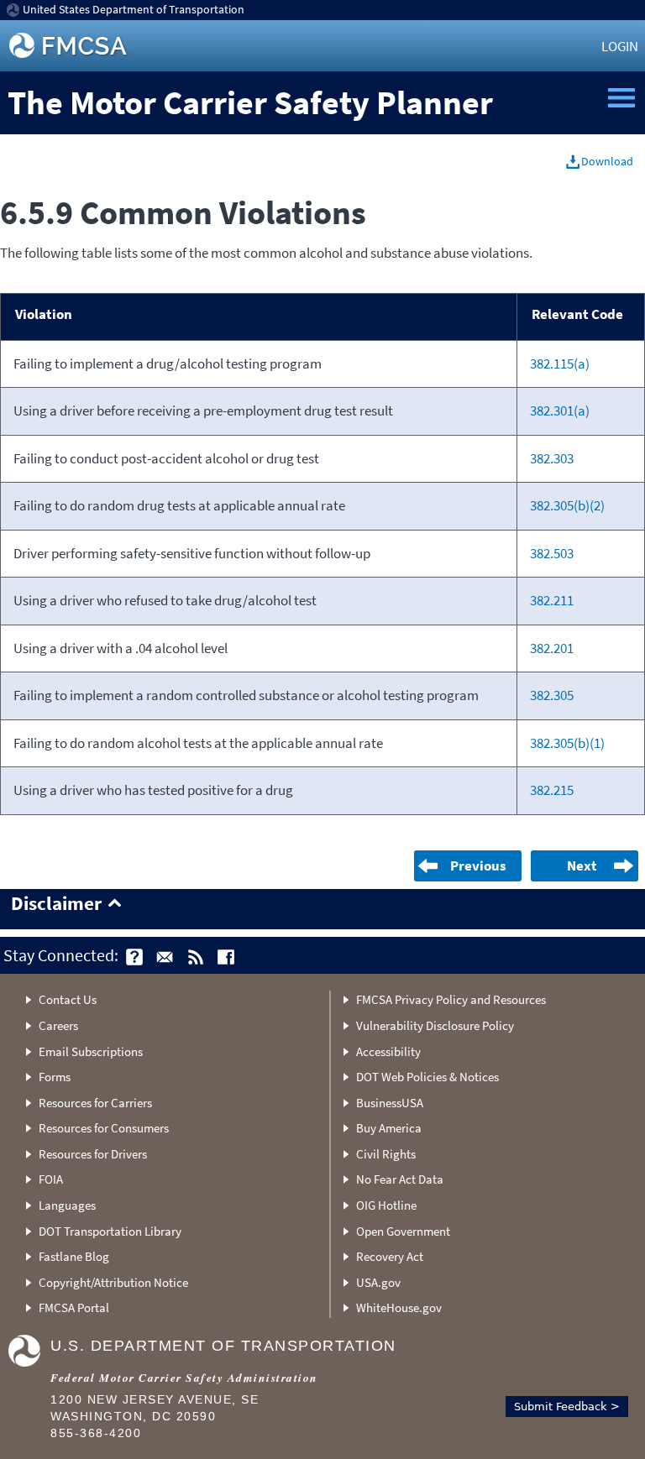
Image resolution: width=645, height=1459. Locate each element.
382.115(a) (560, 363)
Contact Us (68, 999)
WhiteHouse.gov (399, 1307)
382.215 (552, 790)
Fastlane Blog (74, 1256)
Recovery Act (389, 1256)
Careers (58, 1025)
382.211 (552, 600)
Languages (67, 1205)
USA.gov (378, 1282)
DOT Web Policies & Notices (427, 1077)
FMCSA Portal (74, 1307)
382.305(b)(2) (567, 505)
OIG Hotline (386, 1205)
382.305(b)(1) (567, 743)
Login (619, 46)
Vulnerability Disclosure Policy (435, 1025)
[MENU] (621, 98)
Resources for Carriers (95, 1103)
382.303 (552, 458)
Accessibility (388, 1051)
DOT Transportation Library (110, 1231)
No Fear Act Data (399, 1179)
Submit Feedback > (567, 1406)
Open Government (403, 1231)
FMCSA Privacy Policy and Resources (451, 999)
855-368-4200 (95, 1433)
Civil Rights (386, 1154)
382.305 (552, 695)
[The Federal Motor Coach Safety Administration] (70, 45)
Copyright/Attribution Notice (113, 1282)
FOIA (51, 1179)
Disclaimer (56, 904)
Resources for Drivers (93, 1154)
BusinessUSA (389, 1103)
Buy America (389, 1128)
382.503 (552, 553)
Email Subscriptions (91, 1051)
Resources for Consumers (104, 1128)
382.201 (552, 648)
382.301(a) (560, 410)
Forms (55, 1077)
